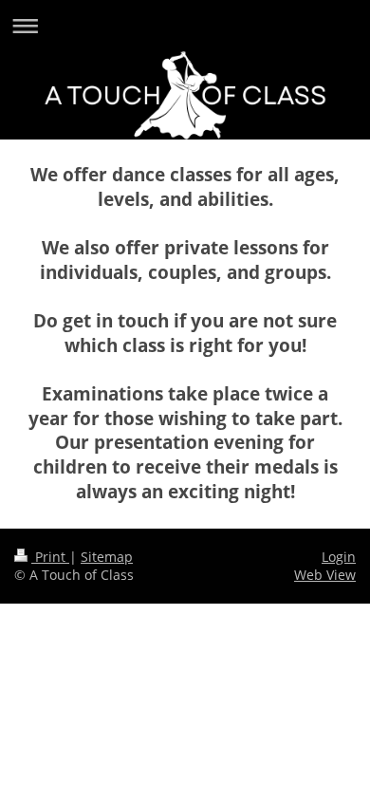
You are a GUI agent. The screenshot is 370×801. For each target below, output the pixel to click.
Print (50, 557)
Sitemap (107, 557)
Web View (325, 575)
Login (339, 557)
